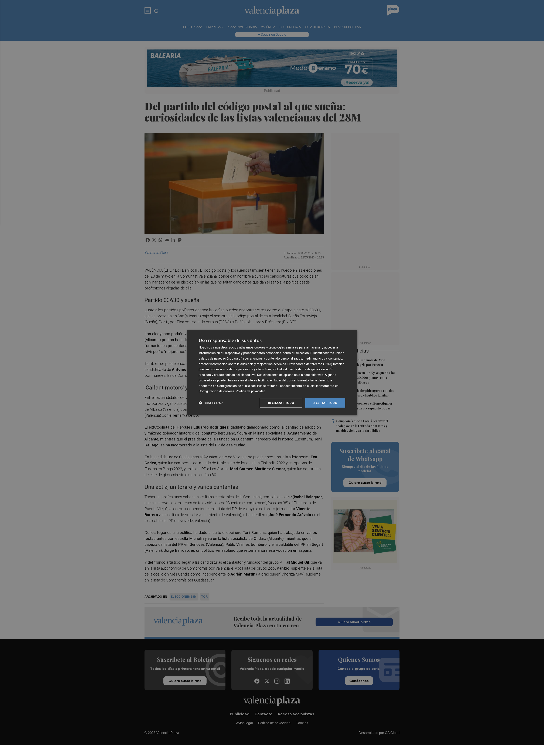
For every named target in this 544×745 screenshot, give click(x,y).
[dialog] (272, 372)
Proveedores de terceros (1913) (310, 364)
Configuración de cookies (216, 391)
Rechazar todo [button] (281, 403)
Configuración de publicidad (236, 386)
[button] (211, 403)
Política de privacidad (250, 391)
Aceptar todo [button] (325, 403)
